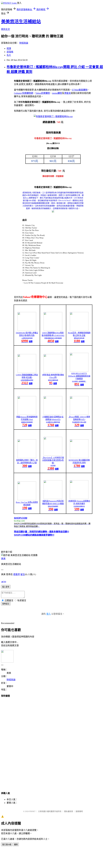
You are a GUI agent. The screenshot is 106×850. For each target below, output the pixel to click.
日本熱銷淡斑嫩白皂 (79, 506)
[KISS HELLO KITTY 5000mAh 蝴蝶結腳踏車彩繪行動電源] (79, 371)
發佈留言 (5, 604)
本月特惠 (53, 465)
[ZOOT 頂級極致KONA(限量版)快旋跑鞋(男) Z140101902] (53, 330)
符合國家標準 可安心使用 (79, 422)
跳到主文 (5, 29)
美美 (3, 558)
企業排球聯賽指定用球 (27, 380)
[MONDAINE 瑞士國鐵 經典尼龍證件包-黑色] (79, 457)
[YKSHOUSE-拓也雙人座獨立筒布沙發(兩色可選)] (27, 330)
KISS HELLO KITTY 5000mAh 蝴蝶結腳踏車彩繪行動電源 (79, 376)
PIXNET (32, 811)
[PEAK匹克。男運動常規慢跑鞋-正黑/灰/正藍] (79, 330)
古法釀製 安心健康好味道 (53, 422)
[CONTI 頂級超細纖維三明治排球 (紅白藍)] (27, 372)
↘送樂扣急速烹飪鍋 (26, 338)
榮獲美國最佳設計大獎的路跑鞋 (53, 338)
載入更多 (5, 587)
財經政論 (23, 43)
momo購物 (57, 93)
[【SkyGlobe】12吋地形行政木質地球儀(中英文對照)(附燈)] (53, 455)
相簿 (9, 48)
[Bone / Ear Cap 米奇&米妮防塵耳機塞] (27, 499)
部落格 (10, 52)
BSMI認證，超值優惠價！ (79, 381)
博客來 (67, 93)
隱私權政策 (68, 811)
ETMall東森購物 (80, 90)
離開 (16, 844)
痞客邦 (16, 574)
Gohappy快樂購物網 (23, 93)
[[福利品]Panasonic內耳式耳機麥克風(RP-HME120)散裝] (53, 498)
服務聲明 (79, 811)
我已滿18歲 (6, 844)
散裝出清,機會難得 (53, 506)
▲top (3, 581)
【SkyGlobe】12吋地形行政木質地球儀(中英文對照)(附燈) (53, 460)
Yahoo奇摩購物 (42, 93)
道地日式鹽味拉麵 (53, 380)
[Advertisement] (53, 741)
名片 (9, 55)
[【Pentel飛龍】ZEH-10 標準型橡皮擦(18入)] (79, 414)
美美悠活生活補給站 (21, 21)
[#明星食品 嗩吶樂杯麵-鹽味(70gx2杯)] (53, 372)
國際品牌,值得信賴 (79, 338)
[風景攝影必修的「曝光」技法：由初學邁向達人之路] (27, 457)
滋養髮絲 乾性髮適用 (27, 422)
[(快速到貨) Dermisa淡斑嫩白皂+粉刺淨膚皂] (79, 498)
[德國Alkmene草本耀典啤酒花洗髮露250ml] (27, 414)
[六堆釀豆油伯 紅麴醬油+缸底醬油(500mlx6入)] (53, 414)
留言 (22, 574)
